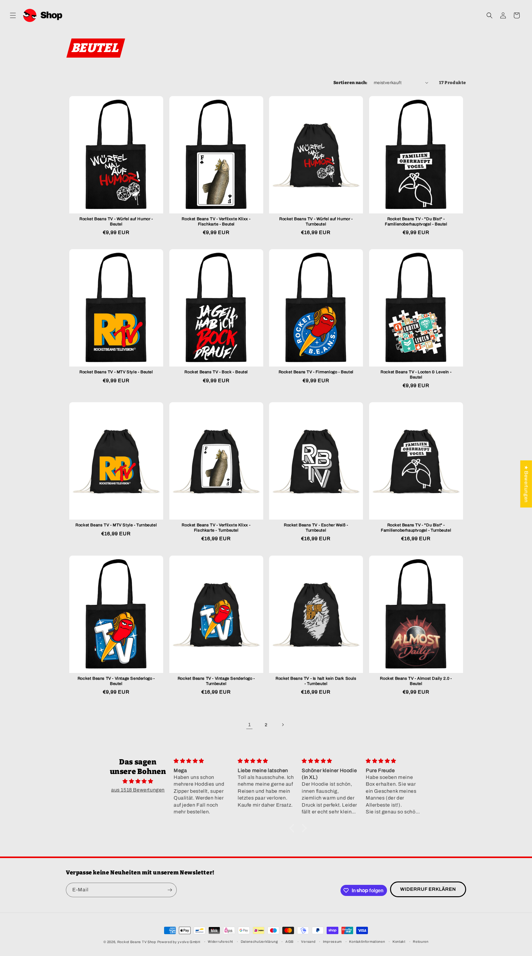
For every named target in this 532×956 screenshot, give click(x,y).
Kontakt (399, 941)
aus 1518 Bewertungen (138, 789)
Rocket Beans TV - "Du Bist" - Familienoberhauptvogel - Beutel (416, 221)
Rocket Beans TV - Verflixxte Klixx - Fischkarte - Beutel (216, 221)
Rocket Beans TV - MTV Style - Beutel (116, 372)
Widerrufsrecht (220, 941)
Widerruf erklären (428, 889)
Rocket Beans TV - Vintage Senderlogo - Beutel (116, 681)
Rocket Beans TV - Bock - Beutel (216, 372)
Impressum (332, 941)
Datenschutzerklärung (259, 941)
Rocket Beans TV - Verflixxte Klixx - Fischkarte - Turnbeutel (216, 528)
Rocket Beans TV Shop (136, 942)
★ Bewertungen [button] (526, 484)
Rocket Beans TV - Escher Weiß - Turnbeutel (316, 528)
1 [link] (249, 724)
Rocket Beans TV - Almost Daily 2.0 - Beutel (416, 681)
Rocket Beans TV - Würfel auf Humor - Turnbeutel (316, 221)
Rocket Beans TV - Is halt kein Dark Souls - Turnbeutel (316, 681)
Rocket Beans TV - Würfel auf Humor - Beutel (116, 221)
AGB (289, 941)
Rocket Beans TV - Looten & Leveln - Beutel (416, 374)
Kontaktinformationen (367, 941)
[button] (13, 15)
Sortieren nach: (350, 82)
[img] (138, 781)
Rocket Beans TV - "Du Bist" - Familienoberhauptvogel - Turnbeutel (416, 528)
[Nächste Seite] (282, 724)
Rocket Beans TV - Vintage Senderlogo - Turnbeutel (216, 681)
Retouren (421, 941)
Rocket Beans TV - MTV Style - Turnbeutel (116, 525)
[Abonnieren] (169, 890)
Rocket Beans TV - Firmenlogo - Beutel (316, 372)
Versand (308, 941)
